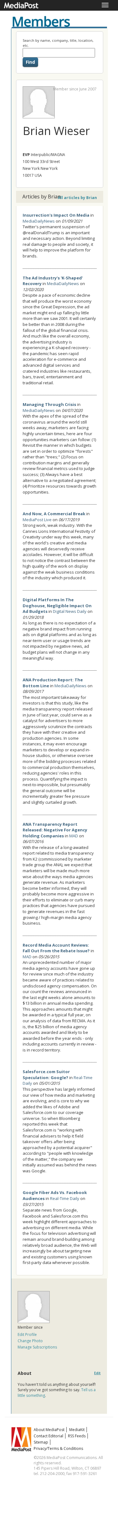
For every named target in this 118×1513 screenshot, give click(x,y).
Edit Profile (27, 1334)
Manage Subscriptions (37, 1347)
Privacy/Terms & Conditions (58, 1448)
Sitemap (41, 1442)
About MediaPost (49, 1429)
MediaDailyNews (39, 221)
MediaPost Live (37, 519)
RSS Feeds (77, 1436)
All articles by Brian (77, 198)
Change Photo (30, 1340)
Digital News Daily (70, 611)
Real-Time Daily (64, 1198)
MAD (73, 836)
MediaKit (77, 1429)
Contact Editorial (48, 1436)
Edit (97, 1373)
